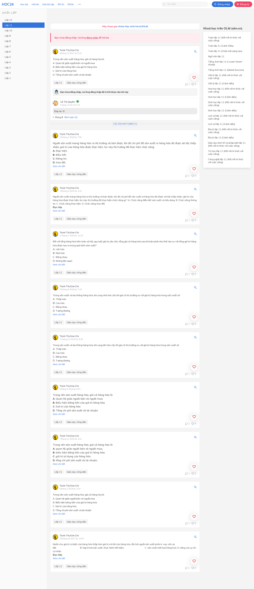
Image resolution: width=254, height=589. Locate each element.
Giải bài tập (48, 4)
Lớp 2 (8, 72)
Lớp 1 (8, 78)
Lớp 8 (8, 41)
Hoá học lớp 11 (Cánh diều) (222, 96)
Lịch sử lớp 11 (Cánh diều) (221, 123)
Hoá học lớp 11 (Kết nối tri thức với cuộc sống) (226, 90)
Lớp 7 (8, 46)
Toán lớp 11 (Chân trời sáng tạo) (225, 51)
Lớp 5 (8, 56)
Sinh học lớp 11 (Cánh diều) (222, 110)
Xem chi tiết (59, 166)
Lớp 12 (8, 19)
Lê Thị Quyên (67, 101)
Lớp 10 (8, 30)
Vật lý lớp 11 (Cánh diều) (221, 83)
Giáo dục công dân (76, 82)
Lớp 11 (8, 25)
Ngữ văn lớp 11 (216, 56)
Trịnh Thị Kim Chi (69, 50)
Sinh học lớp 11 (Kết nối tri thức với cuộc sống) (226, 104)
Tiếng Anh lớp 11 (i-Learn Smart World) (225, 63)
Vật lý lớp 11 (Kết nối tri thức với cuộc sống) (225, 77)
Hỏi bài (35, 4)
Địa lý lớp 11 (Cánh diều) (221, 137)
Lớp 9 (8, 35)
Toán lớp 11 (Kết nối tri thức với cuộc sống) (224, 39)
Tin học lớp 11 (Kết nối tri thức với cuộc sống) (225, 152)
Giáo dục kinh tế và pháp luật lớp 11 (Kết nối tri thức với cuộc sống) (227, 144)
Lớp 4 (8, 62)
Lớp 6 (8, 51)
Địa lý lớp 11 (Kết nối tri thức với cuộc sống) (225, 131)
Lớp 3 (8, 67)
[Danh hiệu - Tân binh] (77, 102)
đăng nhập (92, 37)
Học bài (24, 4)
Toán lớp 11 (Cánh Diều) (221, 45)
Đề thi (61, 4)
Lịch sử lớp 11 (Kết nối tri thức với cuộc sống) (225, 117)
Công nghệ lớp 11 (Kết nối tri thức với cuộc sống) (225, 161)
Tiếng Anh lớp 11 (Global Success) (226, 69)
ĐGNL (71, 4)
